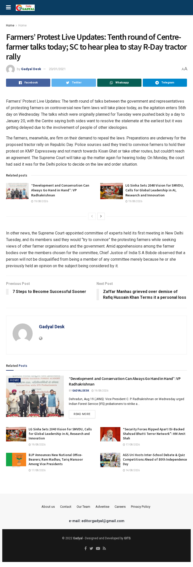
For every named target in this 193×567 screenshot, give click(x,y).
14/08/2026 (132, 470)
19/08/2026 (40, 201)
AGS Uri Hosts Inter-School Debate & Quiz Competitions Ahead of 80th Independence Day (155, 459)
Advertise (102, 507)
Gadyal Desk (31, 69)
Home (10, 25)
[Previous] (92, 216)
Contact (65, 507)
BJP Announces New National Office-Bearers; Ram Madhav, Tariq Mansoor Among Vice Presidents (56, 459)
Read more (82, 414)
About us (48, 507)
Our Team (83, 507)
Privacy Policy (140, 507)
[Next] (101, 216)
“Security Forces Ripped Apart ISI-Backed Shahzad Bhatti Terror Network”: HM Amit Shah (154, 433)
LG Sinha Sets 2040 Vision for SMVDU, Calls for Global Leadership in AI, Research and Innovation (154, 190)
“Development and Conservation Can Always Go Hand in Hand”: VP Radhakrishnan (60, 190)
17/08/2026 (132, 444)
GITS (127, 538)
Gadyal (78, 538)
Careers (120, 507)
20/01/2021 (57, 69)
